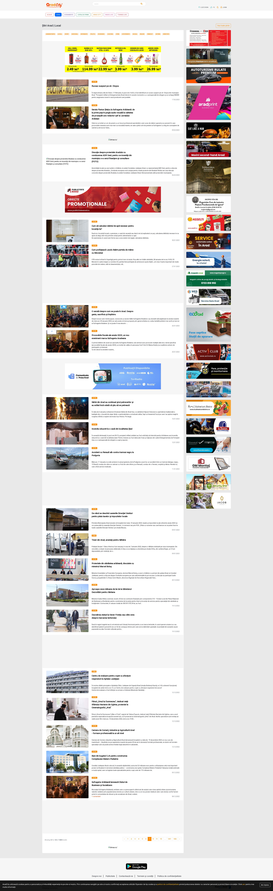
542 (175, 839)
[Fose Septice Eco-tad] (208, 325)
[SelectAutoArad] (208, 149)
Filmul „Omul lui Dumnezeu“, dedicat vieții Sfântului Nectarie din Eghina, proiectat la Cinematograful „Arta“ (110, 704)
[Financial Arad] (208, 445)
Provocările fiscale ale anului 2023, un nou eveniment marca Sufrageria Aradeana (110, 337)
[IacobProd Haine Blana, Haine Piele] (208, 501)
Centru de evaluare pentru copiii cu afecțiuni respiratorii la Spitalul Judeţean (111, 677)
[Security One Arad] (208, 482)
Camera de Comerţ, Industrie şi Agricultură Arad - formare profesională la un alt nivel (113, 731)
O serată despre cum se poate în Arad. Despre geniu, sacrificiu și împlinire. (112, 313)
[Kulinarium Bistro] (208, 408)
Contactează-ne (126, 876)
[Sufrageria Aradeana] (208, 177)
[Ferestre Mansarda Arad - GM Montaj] (208, 464)
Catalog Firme (83, 14)
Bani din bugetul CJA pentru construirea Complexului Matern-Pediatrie (109, 757)
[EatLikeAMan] (208, 130)
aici (243, 884)
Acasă (49, 14)
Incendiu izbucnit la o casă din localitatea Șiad (112, 429)
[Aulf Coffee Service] (208, 241)
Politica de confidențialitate (169, 876)
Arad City (97, 14)
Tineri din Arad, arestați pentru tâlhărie (109, 540)
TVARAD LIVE (122, 14)
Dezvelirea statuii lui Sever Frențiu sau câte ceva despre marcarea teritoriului (113, 616)
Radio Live (109, 14)
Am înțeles (265, 885)
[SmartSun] (208, 260)
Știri (58, 14)
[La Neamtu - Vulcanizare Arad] (208, 426)
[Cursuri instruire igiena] (208, 204)
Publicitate (110, 876)
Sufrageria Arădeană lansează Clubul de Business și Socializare (109, 783)
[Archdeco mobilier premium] (208, 389)
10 (161, 839)
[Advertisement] (113, 286)
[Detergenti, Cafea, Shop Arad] (208, 223)
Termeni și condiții (145, 876)
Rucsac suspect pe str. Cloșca (105, 86)
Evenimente (68, 14)
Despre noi (97, 876)
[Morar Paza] (208, 371)
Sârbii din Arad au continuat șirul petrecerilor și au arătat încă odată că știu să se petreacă (112, 403)
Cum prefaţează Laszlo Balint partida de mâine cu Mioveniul (112, 251)
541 (169, 839)
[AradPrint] (208, 103)
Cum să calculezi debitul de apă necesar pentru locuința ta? (113, 227)
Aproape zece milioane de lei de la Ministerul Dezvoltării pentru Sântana (111, 590)
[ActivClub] (208, 352)
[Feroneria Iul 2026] (208, 38)
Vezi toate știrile (223, 26)
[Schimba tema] (218, 7)
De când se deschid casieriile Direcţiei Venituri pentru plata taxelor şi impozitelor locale (112, 515)
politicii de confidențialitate (168, 884)
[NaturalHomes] (208, 57)
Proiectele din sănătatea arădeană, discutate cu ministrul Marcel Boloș (113, 565)
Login (224, 7)
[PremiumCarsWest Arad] (208, 75)
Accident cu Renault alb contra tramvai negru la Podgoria (113, 454)
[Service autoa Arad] (208, 297)
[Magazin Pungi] (208, 278)
